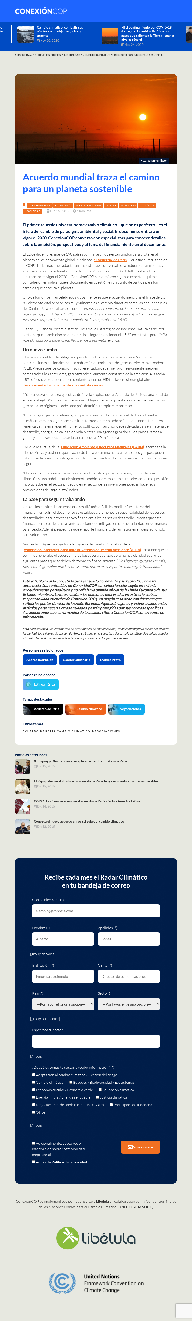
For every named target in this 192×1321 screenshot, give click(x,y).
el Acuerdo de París (110, 259)
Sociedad (33, 211)
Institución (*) (43, 965)
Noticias (128, 205)
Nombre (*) (41, 927)
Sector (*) (105, 993)
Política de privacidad (69, 1162)
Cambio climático (89, 709)
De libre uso (40, 205)
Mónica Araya (110, 660)
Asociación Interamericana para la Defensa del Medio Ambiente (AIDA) (82, 549)
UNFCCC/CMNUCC (135, 1207)
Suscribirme (143, 1147)
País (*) (37, 993)
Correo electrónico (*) (49, 899)
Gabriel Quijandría (76, 660)
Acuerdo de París (46, 709)
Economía (63, 205)
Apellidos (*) (107, 927)
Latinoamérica (44, 684)
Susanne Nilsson (157, 160)
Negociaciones (89, 205)
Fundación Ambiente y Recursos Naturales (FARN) (102, 446)
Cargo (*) (105, 965)
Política (148, 205)
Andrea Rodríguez (39, 660)
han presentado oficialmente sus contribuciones (63, 385)
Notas (112, 205)
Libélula (102, 1201)
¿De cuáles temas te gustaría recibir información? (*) (73, 1067)
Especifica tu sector (47, 1030)
